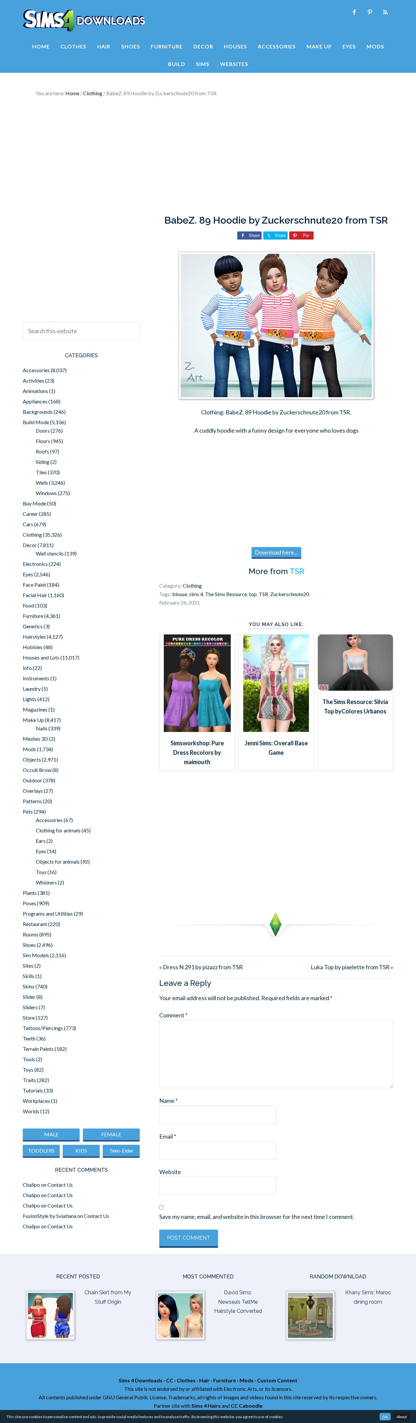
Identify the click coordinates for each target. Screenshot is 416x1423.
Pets (28, 811)
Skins (28, 986)
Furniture (33, 616)
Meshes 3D (35, 739)
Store (29, 1017)
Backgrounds (38, 412)
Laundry (32, 688)
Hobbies (33, 647)
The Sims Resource (226, 594)
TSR (297, 571)
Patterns (32, 801)
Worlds (31, 1111)
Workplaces (36, 1101)
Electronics (35, 564)
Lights (29, 699)
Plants (30, 893)
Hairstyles (34, 636)
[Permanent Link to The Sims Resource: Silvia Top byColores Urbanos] (355, 688)
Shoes (29, 945)
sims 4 (196, 594)
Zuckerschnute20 (289, 594)
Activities (33, 380)
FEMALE (111, 1134)
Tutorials (33, 1090)
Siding (42, 462)
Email (167, 1136)
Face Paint (34, 584)
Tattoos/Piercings (43, 1028)
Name (168, 1100)
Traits (29, 1080)
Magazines (35, 709)
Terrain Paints (38, 1049)
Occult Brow (37, 770)
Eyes (28, 574)
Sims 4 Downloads (84, 20)
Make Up (33, 720)
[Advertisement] (208, 156)
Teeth (29, 1038)
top (253, 594)
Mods (29, 749)
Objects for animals (58, 861)
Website (170, 1171)
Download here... (276, 552)
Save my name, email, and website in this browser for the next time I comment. (256, 1216)
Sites (28, 965)
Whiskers (46, 882)
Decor (30, 545)
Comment (173, 1015)
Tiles (41, 472)
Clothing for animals (58, 830)
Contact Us (60, 1184)
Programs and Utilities (48, 913)
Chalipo (31, 1184)
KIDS (81, 1150)
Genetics (33, 626)
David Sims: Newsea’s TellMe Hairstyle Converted (238, 1301)
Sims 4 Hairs (206, 1406)
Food (28, 605)
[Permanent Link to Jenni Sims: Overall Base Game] (276, 729)
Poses (29, 903)
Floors (43, 441)
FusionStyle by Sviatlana (49, 1216)
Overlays (33, 791)
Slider (29, 997)
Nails (41, 728)
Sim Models (36, 955)
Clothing (192, 585)
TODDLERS (41, 1150)
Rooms (30, 934)
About (401, 1416)
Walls (42, 482)
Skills (28, 976)
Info (27, 668)
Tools (29, 1059)
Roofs (42, 451)
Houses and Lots (41, 657)
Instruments (36, 678)
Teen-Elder (121, 1150)
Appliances (35, 401)
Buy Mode (34, 503)
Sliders (30, 1007)
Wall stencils (50, 553)
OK (385, 1416)
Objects (32, 759)
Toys (41, 872)
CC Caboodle (247, 1406)
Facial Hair (35, 595)
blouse (179, 594)
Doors (43, 430)
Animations (35, 391)
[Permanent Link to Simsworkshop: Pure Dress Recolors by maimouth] (197, 729)
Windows (46, 493)
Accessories (36, 370)
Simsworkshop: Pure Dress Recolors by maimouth (197, 752)
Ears (41, 841)
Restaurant (35, 924)
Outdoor (32, 780)
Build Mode (36, 422)
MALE (51, 1134)
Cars (28, 524)
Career (30, 514)
